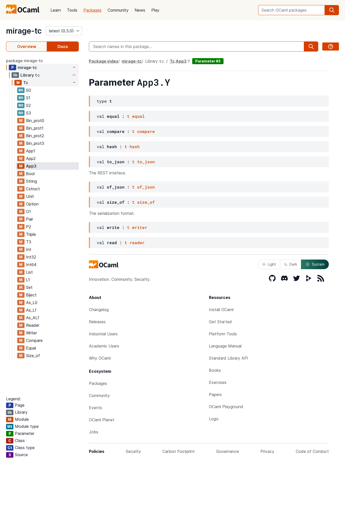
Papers (215, 394)
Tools (72, 10)
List (29, 272)
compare (146, 131)
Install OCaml (221, 309)
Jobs (93, 431)
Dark (293, 264)
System (318, 264)
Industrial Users (103, 333)
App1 (30, 150)
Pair (29, 219)
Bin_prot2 (35, 135)
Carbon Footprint (178, 451)
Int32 (31, 257)
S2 (28, 105)
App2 (31, 158)
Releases (97, 321)
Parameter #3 (207, 61)
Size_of (33, 355)
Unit (30, 196)
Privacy (267, 451)
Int (28, 249)
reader (137, 242)
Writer (31, 332)
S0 (28, 90)
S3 (28, 112)
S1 (28, 97)
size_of (146, 202)
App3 (31, 166)
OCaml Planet (101, 419)
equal (138, 116)
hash (135, 146)
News (140, 10)
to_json (146, 161)
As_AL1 (32, 317)
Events (95, 407)
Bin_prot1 (34, 128)
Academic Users (104, 346)
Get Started (220, 321)
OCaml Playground (226, 406)
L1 (28, 279)
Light (272, 264)
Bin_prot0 (35, 120)
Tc (25, 82)
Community (118, 10)
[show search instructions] (330, 46)
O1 (28, 211)
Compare (34, 340)
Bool (30, 173)
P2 (28, 226)
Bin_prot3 (35, 143)
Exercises (218, 382)
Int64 (31, 264)
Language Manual (225, 346)
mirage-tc (24, 30)
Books (215, 370)
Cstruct (33, 188)
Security (133, 451)
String (31, 181)
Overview (26, 46)
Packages (92, 10)
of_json (146, 187)
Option (32, 203)
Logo (213, 418)
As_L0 (31, 302)
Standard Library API (228, 358)
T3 (28, 241)
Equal (31, 348)
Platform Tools (223, 333)
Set (29, 287)
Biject (31, 294)
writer (139, 227)
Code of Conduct (312, 451)
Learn (56, 10)
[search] (332, 10)
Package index (103, 61)
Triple (31, 234)
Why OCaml (100, 358)
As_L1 (31, 310)
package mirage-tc (24, 60)
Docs (63, 46)
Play (155, 10)
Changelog (99, 309)
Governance (227, 451)
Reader (32, 325)
